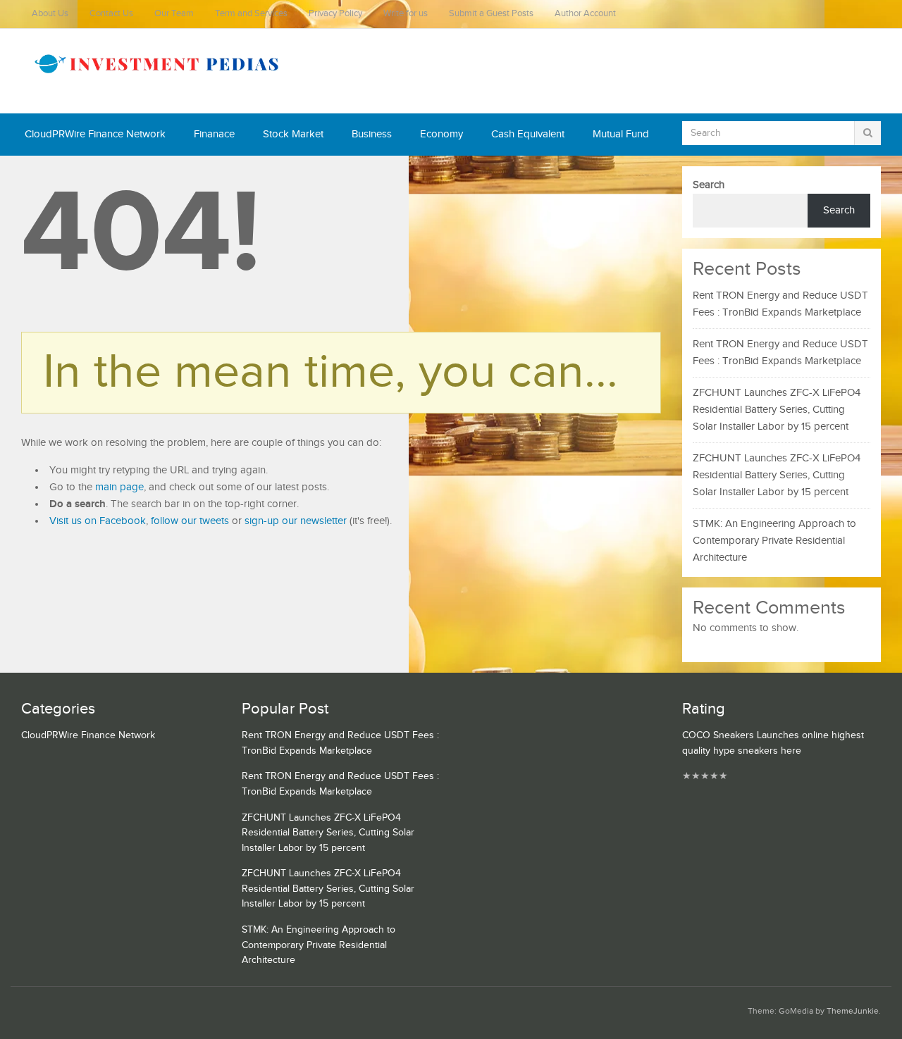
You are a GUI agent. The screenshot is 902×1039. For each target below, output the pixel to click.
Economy (441, 134)
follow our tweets (190, 521)
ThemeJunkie (853, 1011)
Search (708, 185)
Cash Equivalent (527, 134)
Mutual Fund (621, 134)
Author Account (585, 13)
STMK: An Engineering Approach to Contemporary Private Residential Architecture (774, 541)
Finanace (214, 134)
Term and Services (251, 13)
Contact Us (111, 13)
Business (372, 134)
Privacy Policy (335, 13)
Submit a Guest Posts (491, 13)
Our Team (174, 13)
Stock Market (293, 134)
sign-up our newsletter (296, 521)
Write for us (405, 13)
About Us (50, 13)
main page (119, 487)
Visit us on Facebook (97, 521)
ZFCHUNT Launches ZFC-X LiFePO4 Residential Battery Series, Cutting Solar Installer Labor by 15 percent (776, 410)
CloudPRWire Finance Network (95, 134)
